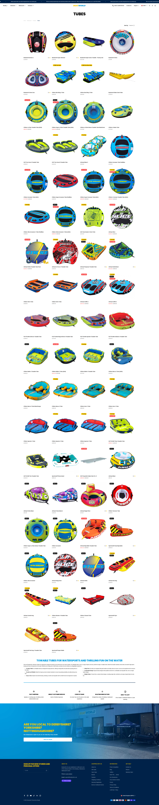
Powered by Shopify (36, 800)
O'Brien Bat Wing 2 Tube (58, 92)
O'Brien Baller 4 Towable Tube (87, 371)
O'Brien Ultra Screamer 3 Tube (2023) (61, 232)
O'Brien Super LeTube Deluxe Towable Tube (35, 545)
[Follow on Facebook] (24, 795)
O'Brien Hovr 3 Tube (114, 406)
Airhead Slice (112, 232)
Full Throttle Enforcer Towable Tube (32, 336)
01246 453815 (68, 774)
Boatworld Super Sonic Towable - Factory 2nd (91, 57)
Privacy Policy (113, 784)
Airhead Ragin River (85, 511)
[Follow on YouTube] (31, 795)
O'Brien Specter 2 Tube (29, 441)
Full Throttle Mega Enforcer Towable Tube (62, 336)
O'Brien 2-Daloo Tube (114, 127)
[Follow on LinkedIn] (37, 795)
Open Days (94, 772)
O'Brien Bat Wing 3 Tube (86, 92)
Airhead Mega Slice (57, 580)
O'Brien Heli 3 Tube (56, 301)
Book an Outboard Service (97, 784)
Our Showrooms (113, 777)
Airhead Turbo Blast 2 (57, 511)
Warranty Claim (129, 772)
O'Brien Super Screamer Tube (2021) (89, 197)
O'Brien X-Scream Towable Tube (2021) (118, 197)
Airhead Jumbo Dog (29, 615)
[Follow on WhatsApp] (40, 795)
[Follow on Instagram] (27, 795)
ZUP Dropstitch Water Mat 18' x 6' (88, 476)
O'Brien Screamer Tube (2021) (31, 197)
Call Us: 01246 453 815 (119, 5)
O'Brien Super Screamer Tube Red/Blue (62, 197)
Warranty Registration (96, 782)
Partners (93, 777)
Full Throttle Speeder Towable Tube (89, 336)
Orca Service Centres (115, 779)
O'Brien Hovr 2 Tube (85, 406)
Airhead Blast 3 (84, 162)
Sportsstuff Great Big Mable (115, 545)
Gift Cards (93, 769)
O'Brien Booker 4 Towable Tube (60, 615)
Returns (127, 769)
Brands (93, 774)
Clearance (30, 5)
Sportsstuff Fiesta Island (58, 476)
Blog (111, 769)
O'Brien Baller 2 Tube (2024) (59, 371)
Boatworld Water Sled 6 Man (116, 92)
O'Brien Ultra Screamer (29, 580)
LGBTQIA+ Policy (114, 790)
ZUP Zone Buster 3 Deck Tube (87, 232)
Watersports (21, 5)
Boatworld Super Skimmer (58, 57)
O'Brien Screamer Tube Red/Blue (117, 162)
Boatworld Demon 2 (29, 57)
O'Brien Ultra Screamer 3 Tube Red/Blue (34, 232)
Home (25, 20)
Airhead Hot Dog (113, 580)
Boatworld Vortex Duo (29, 92)
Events (111, 782)
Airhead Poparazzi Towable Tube (88, 266)
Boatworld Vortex (113, 57)
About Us (93, 767)
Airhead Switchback (114, 266)
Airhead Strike (83, 580)
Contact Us (128, 5)
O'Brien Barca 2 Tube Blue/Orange (32, 406)
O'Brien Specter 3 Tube (57, 441)
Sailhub (111, 772)
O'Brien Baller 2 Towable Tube (31, 371)
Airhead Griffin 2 (84, 301)
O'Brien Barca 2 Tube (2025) (115, 371)
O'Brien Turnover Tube (114, 511)
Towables (34, 20)
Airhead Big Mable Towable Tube (88, 545)
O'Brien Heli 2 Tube (28, 301)
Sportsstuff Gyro (113, 615)
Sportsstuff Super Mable (58, 650)
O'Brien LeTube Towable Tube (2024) (33, 127)
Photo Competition (114, 767)
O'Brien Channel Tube (85, 615)
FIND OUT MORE (48, 739)
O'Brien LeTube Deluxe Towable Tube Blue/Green (92, 127)
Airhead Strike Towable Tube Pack (32, 266)
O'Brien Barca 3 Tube (57, 406)
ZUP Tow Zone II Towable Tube (31, 162)
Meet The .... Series (114, 774)
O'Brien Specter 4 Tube (86, 441)
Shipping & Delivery (96, 779)
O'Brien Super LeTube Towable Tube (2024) (62, 127)
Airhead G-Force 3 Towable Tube (60, 266)
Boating (5, 5)
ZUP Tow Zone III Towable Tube (60, 162)
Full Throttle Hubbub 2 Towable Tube (118, 336)
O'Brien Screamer (56, 545)
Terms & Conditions (114, 787)
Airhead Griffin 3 (113, 301)
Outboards (12, 5)
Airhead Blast (112, 476)
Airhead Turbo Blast (29, 511)
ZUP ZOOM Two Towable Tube (31, 476)
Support (136, 5)
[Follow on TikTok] (34, 795)
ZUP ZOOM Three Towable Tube (117, 441)
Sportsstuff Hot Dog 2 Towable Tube (33, 650)
